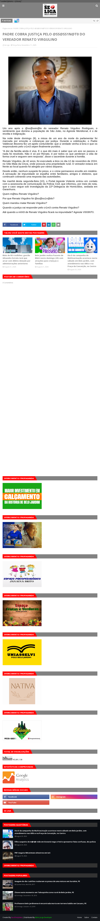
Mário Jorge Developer (43, 917)
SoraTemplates (16, 917)
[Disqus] (50, 375)
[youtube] (26, 802)
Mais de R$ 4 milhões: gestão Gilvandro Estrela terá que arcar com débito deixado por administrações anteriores (16, 259)
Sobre (86, 917)
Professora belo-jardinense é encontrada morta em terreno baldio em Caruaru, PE (50, 903)
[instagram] (74, 797)
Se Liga (7, 45)
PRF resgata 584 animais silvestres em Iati (32, 853)
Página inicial (7, 28)
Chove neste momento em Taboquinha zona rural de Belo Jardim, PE (44, 892)
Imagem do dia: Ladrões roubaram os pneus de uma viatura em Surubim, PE (47, 881)
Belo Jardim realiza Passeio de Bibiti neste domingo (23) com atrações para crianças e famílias (49, 259)
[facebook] (26, 797)
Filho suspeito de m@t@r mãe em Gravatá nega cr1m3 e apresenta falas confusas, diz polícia (55, 842)
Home (79, 917)
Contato (94, 917)
